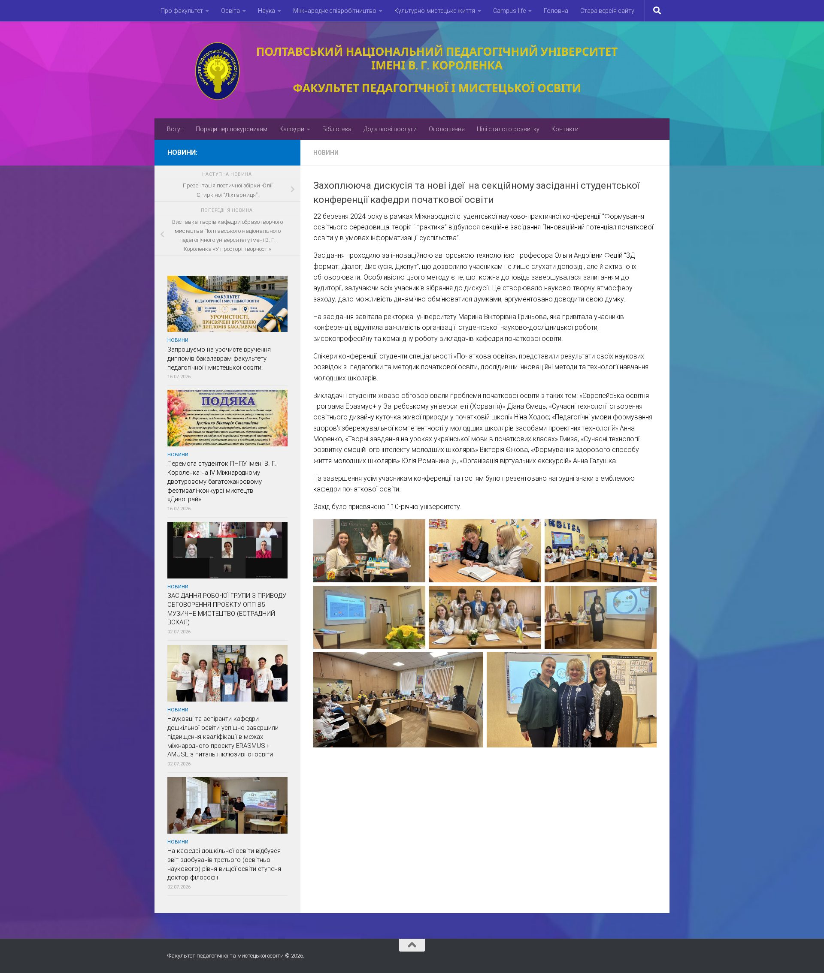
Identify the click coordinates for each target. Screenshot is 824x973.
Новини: (182, 152)
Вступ (175, 129)
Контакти (565, 129)
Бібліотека (336, 129)
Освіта (230, 10)
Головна (556, 10)
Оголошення (447, 129)
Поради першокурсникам (231, 129)
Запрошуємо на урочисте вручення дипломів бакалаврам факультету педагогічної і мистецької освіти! (219, 358)
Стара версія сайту (607, 10)
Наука (266, 10)
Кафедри (291, 129)
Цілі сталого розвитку (508, 129)
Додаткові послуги (390, 129)
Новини (326, 152)
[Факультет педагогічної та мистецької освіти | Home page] (412, 70)
